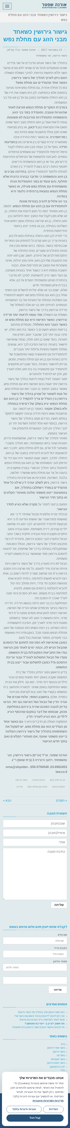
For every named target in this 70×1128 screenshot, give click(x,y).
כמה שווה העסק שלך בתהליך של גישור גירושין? (41, 1012)
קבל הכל (35, 1117)
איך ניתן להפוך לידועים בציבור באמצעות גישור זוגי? (39, 1016)
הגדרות (53, 1109)
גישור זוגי (61, 1055)
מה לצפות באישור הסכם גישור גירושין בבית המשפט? (38, 1027)
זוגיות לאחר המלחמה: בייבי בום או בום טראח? (42, 1019)
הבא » (7, 800)
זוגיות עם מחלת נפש (37, 786)
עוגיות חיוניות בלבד (24, 1109)
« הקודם (61, 800)
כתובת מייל (60, 948)
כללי (62, 1070)
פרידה (20, 786)
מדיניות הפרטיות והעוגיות (48, 1100)
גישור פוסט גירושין (56, 1063)
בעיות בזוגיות (38, 780)
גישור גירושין (21, 780)
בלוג (63, 1044)
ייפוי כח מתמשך (57, 1066)
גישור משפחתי (58, 1059)
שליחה (58, 989)
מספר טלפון (60, 961)
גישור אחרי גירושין (56, 1047)
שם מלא (62, 935)
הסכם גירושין (58, 786)
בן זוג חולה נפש (57, 780)
